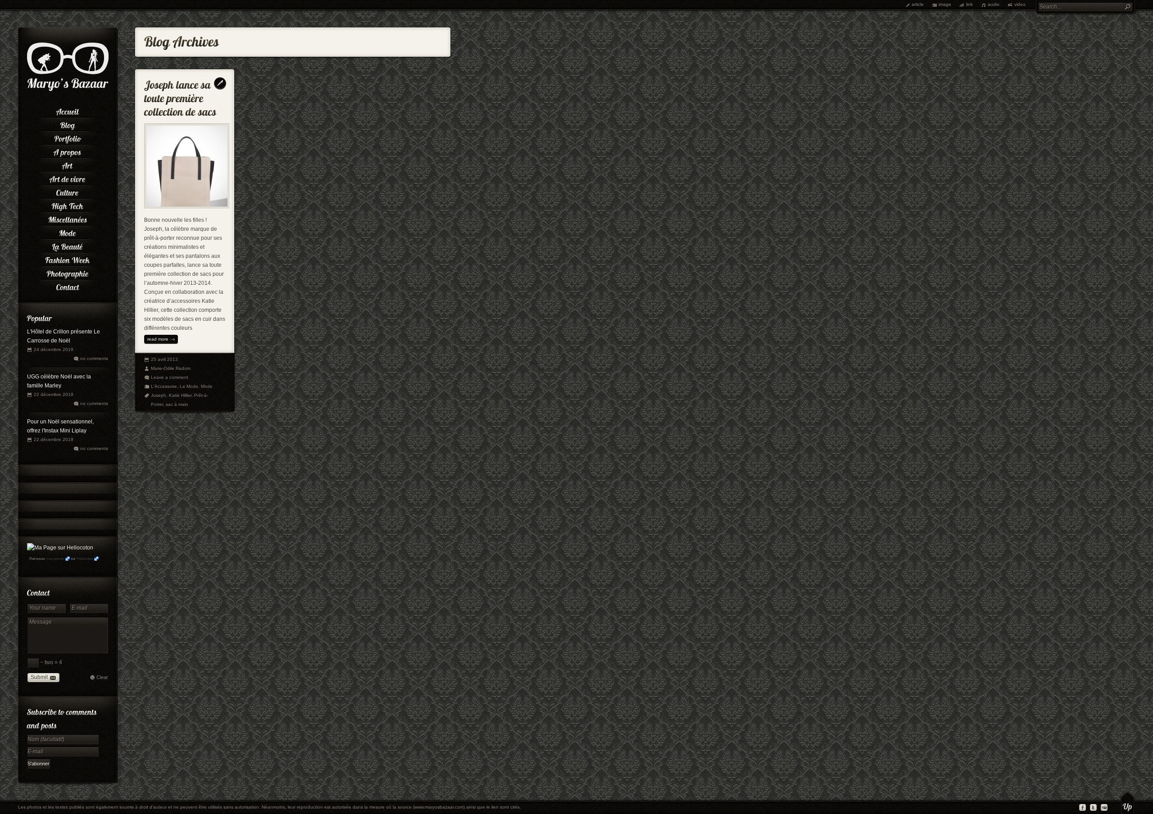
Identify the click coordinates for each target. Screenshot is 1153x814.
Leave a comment (169, 377)
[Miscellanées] (67, 218)
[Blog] (67, 123)
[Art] (67, 164)
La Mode (189, 386)
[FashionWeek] (67, 258)
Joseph (158, 395)
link (969, 4)
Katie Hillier (180, 395)
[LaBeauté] (67, 245)
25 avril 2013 (164, 359)
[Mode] (67, 231)
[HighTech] (67, 204)
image (945, 4)
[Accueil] (67, 110)
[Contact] (67, 285)
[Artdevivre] (67, 177)
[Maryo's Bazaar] (68, 90)
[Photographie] (67, 272)
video (1020, 4)
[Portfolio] (67, 137)
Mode (207, 386)
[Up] (1127, 803)
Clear (102, 677)
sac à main (177, 404)
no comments (94, 358)
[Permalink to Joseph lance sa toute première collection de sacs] (180, 96)
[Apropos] (67, 150)
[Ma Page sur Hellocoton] (60, 547)
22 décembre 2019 (53, 394)
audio (993, 4)
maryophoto (55, 559)
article (918, 4)
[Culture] (67, 191)
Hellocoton (85, 559)
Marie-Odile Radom (171, 368)
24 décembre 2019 (53, 349)
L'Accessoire (164, 386)
